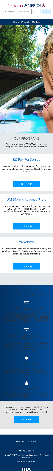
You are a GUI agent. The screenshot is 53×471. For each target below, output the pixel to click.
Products (25, 21)
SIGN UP (46, 11)
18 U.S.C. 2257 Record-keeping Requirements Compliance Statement (27, 456)
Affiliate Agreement (26, 450)
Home (16, 21)
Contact (36, 21)
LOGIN (36, 11)
